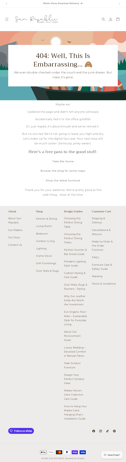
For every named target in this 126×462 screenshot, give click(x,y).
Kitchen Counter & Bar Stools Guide (75, 251)
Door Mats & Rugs (47, 270)
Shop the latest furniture (63, 180)
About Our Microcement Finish (72, 336)
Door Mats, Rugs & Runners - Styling (75, 286)
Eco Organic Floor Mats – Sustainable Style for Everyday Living (75, 318)
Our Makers (15, 230)
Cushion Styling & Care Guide (74, 275)
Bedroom (42, 233)
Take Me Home (63, 161)
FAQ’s (95, 257)
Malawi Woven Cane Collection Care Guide (73, 394)
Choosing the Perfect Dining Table (73, 222)
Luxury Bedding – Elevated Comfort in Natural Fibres (75, 351)
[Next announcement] (119, 3)
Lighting (41, 248)
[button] (6, 19)
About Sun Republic (14, 220)
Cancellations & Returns (101, 232)
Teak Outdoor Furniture (72, 365)
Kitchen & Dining (46, 218)
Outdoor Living (45, 241)
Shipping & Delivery (98, 220)
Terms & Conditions (104, 283)
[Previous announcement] (6, 3)
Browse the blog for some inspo (63, 170)
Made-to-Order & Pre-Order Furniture (102, 245)
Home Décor (44, 255)
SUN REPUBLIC (56, 458)
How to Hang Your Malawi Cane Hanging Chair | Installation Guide (75, 412)
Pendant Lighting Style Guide (75, 263)
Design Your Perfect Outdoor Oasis (74, 379)
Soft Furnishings (46, 263)
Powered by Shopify (75, 458)
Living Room (44, 226)
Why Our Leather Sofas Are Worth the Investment (74, 300)
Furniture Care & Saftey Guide (102, 266)
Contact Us (15, 244)
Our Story (14, 237)
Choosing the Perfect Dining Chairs (73, 238)
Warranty (97, 276)
